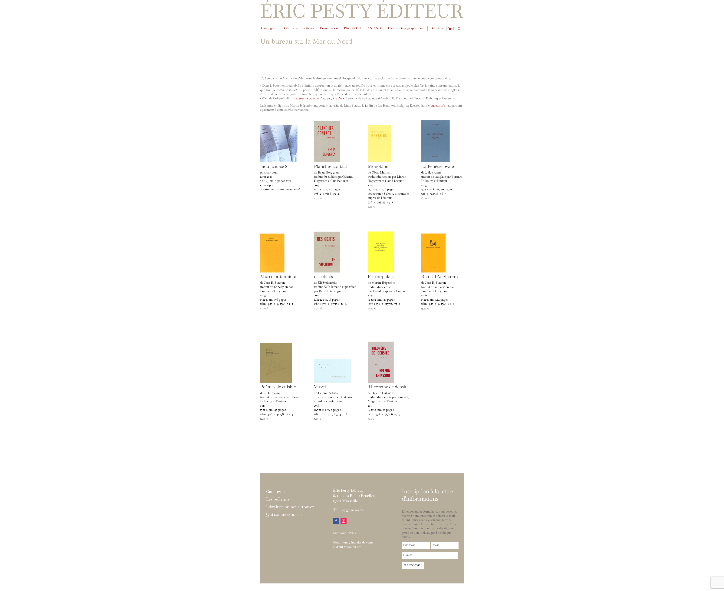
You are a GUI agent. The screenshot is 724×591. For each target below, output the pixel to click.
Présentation (329, 28)
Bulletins (437, 28)
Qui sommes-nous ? (284, 514)
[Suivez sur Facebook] (336, 521)
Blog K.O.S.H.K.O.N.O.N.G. (363, 28)
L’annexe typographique (405, 28)
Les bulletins (277, 499)
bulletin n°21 (438, 105)
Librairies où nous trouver (290, 506)
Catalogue (268, 28)
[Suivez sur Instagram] (344, 521)
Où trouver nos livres (299, 28)
